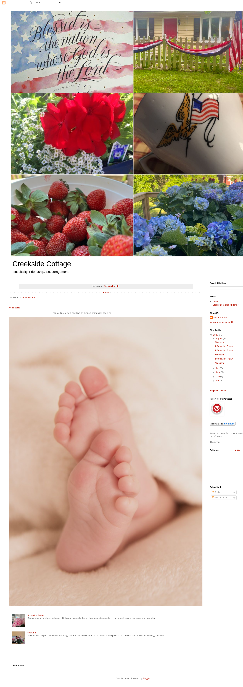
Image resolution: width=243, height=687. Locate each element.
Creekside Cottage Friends (226, 305)
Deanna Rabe (220, 317)
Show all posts (111, 286)
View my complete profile (222, 322)
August (219, 338)
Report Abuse (218, 390)
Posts (217, 492)
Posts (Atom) (28, 297)
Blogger (146, 678)
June (218, 372)
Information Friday (35, 615)
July (218, 368)
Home (106, 292)
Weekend (14, 307)
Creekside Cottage (41, 264)
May (218, 376)
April (218, 380)
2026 (216, 335)
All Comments (221, 497)
